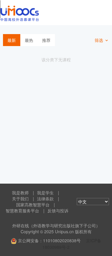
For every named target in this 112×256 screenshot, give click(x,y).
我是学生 (45, 193)
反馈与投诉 (57, 211)
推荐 (46, 40)
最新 (11, 40)
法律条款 (45, 199)
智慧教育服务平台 (22, 211)
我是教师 (20, 193)
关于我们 (20, 199)
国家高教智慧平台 (33, 205)
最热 (29, 40)
